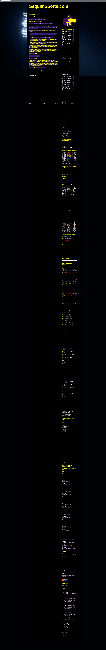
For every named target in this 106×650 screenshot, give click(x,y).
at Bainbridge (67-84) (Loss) (66, 474)
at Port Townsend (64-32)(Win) (66, 533)
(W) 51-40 (63, 379)
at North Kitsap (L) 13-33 (68, 318)
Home (44, 103)
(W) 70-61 (63, 363)
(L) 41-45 (63, 397)
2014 (64, 589)
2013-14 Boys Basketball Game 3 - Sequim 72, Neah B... (70, 613)
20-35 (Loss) (64, 427)
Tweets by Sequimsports (66, 142)
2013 (64, 591)
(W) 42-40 (64, 376)
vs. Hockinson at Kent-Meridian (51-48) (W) (69, 554)
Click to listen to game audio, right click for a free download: (41, 23)
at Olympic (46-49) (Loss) (66, 481)
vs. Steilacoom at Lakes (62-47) (67, 539)
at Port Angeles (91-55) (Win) (66, 527)
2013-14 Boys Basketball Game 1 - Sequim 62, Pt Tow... (70, 617)
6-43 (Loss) (64, 431)
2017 (64, 585)
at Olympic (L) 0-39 (67, 326)
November (66, 621)
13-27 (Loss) (64, 462)
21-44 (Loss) (64, 450)
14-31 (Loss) (64, 439)
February (65, 627)
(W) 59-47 (63, 358)
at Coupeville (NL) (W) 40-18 (69, 314)
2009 (64, 635)
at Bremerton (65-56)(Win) (66, 530)
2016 (64, 586)
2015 (64, 588)
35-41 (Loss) (64, 435)
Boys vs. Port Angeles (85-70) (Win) (68, 498)
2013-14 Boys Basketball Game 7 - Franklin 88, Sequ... (70, 601)
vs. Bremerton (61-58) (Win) (66, 504)
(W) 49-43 (63, 388)
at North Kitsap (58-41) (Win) (66, 494)
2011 (64, 632)
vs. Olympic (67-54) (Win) (66, 507)
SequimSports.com (48, 6)
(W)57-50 (63, 349)
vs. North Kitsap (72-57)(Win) (66, 520)
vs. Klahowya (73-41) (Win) (66, 491)
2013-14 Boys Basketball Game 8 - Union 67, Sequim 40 (70, 599)
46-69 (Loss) (64, 458)
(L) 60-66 (75, 285)
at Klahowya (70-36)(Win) (66, 517)
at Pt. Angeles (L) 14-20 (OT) (69, 324)
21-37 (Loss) (64, 454)
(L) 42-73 (74, 269)
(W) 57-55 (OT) (64, 382)
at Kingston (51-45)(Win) (66, 510)
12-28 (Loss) (64, 442)
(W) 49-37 (64, 385)
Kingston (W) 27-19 (68, 316)
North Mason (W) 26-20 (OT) (69, 322)
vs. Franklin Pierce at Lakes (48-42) (68, 542)
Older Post (56, 103)
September (66, 624)
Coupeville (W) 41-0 (68, 238)
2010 (64, 633)
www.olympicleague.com (66, 570)
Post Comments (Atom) (37, 105)
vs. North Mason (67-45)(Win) (66, 514)
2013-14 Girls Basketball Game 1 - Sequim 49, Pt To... (70, 620)
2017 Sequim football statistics (67, 113)
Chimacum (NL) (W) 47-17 (68, 312)
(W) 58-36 (64, 355)
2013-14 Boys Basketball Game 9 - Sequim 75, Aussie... (70, 596)
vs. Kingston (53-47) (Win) (66, 484)
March (65, 626)
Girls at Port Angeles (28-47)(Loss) (67, 524)
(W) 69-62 (74, 303)
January (65, 629)
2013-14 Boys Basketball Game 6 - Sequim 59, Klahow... (70, 606)
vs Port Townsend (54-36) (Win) (67, 478)
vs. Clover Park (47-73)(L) (66, 566)
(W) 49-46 (63, 343)
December (66, 592)
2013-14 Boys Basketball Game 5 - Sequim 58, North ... (70, 608)
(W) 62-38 (63, 346)
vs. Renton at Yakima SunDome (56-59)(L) (69, 559)
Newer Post (31, 103)
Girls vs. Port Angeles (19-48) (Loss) (67, 497)
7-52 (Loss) (64, 446)
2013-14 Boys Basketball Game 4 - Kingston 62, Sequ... (70, 610)
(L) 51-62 (63, 352)
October (65, 623)
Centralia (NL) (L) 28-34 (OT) (68, 320)
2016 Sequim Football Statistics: (67, 163)
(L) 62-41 (63, 366)
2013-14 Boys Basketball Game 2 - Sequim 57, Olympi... (70, 615)
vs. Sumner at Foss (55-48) (66, 545)
